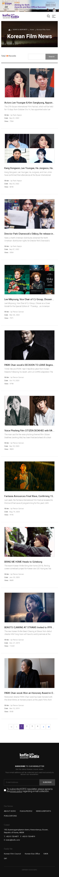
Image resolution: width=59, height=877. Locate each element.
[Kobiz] (15, 16)
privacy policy (16, 791)
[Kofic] (7, 16)
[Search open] (48, 16)
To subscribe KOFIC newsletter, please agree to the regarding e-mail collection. (30, 790)
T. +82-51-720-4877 (11, 836)
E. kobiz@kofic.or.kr (12, 840)
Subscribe (47, 782)
